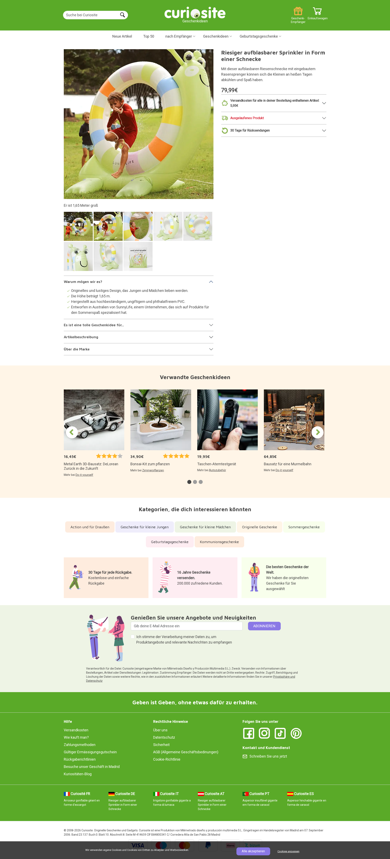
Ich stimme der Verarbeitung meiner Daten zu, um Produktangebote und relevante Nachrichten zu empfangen (184, 639)
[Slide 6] (78, 258)
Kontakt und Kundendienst (266, 748)
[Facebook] (249, 733)
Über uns (160, 730)
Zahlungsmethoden (79, 745)
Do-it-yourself (84, 474)
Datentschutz (164, 737)
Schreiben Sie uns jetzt (268, 756)
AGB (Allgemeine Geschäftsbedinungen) (185, 752)
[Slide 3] (138, 228)
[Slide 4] (168, 228)
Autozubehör (217, 470)
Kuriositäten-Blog (78, 774)
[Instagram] (264, 733)
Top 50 (148, 36)
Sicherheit (161, 745)
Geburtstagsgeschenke (259, 36)
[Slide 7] (108, 258)
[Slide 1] (78, 228)
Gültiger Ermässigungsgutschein (90, 752)
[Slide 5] (198, 228)
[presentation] (72, 432)
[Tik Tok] (280, 733)
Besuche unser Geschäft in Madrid (92, 766)
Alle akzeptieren (253, 851)
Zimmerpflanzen (153, 470)
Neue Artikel (122, 36)
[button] (189, 482)
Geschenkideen (216, 36)
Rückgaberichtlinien (80, 759)
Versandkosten (76, 730)
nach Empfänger (178, 36)
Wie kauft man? (76, 737)
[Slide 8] (138, 258)
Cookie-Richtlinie (166, 759)
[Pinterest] (296, 733)
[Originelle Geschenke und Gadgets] (195, 12)
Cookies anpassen (288, 851)
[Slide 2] (108, 228)
